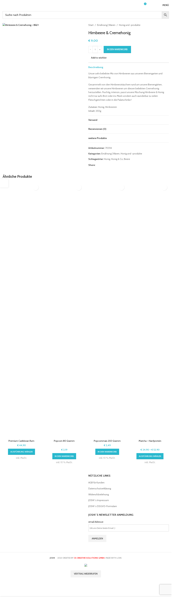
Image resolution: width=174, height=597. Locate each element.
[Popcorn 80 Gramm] (64, 310)
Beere (127, 159)
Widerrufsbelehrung (98, 494)
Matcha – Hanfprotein (150, 440)
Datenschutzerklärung (99, 488)
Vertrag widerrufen (86, 573)
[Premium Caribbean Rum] (21, 310)
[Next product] (167, 25)
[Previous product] (159, 25)
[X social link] (101, 165)
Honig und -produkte (129, 25)
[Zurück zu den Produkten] (163, 25)
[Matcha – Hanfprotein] (150, 310)
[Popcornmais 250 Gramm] (107, 310)
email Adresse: (96, 521)
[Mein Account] (137, 5)
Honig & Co (117, 159)
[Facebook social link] (97, 165)
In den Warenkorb (117, 49)
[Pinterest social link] (110, 165)
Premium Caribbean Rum (21, 440)
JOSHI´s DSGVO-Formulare (102, 506)
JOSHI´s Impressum (98, 500)
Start (90, 25)
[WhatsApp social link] (118, 165)
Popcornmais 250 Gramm (107, 440)
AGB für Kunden (96, 482)
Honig (107, 159)
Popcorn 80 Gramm (64, 440)
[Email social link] (105, 165)
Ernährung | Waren (106, 25)
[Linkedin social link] (114, 165)
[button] (64, 456)
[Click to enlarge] (9, 20)
